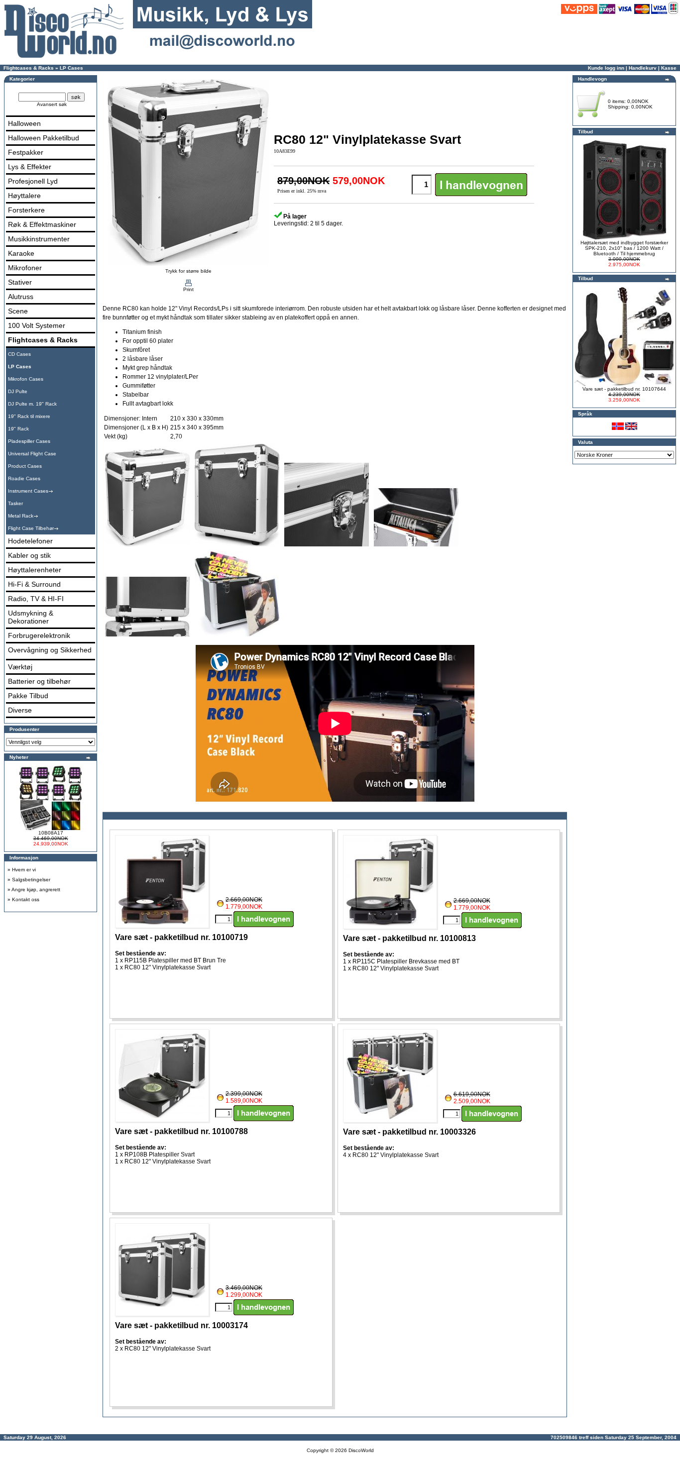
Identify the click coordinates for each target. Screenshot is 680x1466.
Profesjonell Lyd (33, 181)
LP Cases (71, 68)
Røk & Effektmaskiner (42, 224)
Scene (18, 311)
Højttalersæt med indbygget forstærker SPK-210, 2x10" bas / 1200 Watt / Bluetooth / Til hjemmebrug (624, 248)
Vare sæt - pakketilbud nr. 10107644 (624, 389)
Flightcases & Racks (28, 68)
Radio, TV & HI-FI (36, 599)
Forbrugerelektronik (39, 635)
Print (188, 289)
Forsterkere (26, 210)
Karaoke (21, 253)
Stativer (20, 282)
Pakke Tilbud (28, 696)
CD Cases (19, 354)
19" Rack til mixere (29, 416)
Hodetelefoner (30, 541)
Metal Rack (20, 516)
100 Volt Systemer (36, 325)
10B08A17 (50, 833)
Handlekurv (643, 68)
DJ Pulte (17, 391)
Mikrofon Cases (25, 379)
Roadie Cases (24, 478)
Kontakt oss (25, 899)
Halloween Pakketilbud (43, 138)
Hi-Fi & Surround (34, 584)
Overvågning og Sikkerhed (50, 650)
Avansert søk (52, 104)
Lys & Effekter (29, 167)
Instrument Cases (28, 491)
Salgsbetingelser (31, 879)
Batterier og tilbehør (39, 681)
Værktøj (20, 667)
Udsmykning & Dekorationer (30, 617)
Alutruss (20, 297)
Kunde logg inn (606, 68)
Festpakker (25, 152)
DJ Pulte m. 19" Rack (32, 404)
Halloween (24, 123)
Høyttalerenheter (34, 570)
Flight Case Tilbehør (31, 528)
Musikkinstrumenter (39, 239)
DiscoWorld (361, 1450)
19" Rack (18, 428)
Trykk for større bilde (188, 271)
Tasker (15, 503)
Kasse (669, 68)
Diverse (20, 710)
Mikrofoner (25, 268)
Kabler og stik (29, 555)
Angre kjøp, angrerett (35, 889)
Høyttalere (24, 196)
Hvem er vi (24, 869)
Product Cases (25, 466)
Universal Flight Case (32, 453)
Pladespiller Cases (29, 441)
